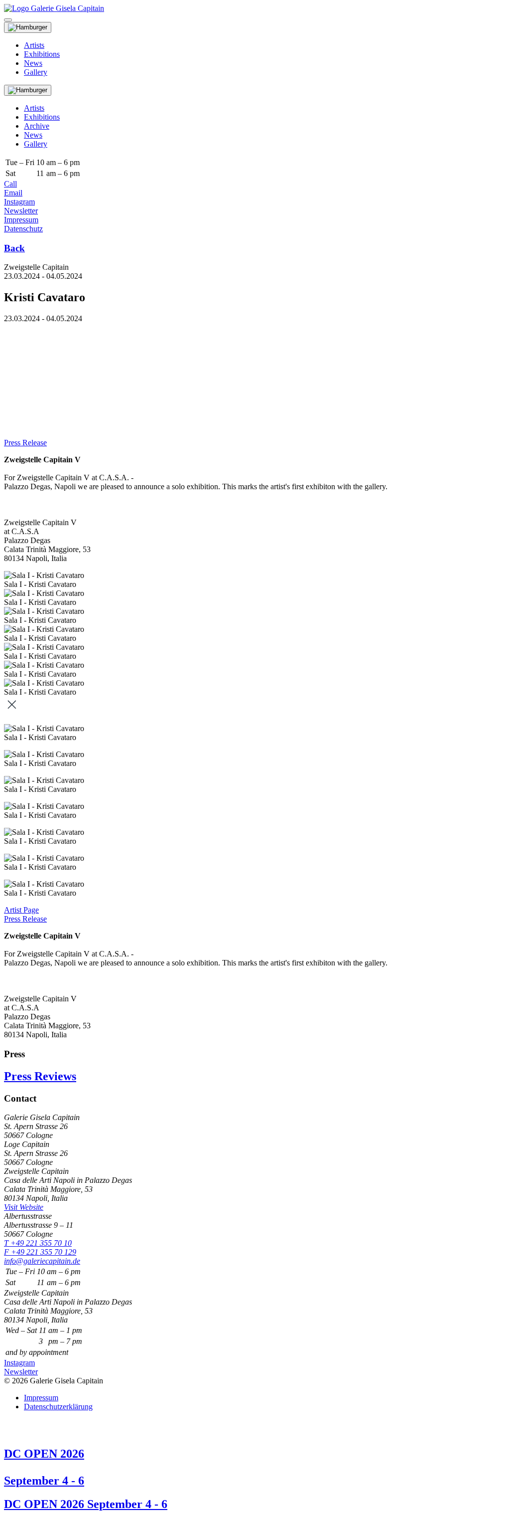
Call (10, 184)
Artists (34, 45)
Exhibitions (42, 54)
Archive (36, 126)
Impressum (21, 219)
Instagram (19, 201)
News (33, 63)
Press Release (25, 442)
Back (14, 248)
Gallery (35, 72)
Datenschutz (23, 228)
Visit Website (23, 1207)
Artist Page (21, 910)
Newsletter (21, 210)
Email (13, 193)
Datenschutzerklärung (58, 1406)
